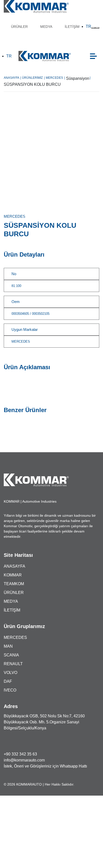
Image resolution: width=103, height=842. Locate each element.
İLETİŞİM (72, 27)
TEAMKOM (14, 584)
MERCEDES (55, 78)
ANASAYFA (14, 566)
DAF (8, 681)
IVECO (10, 690)
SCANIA (11, 655)
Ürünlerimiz (33, 78)
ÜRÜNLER (19, 27)
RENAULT (13, 664)
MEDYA (46, 27)
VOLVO (10, 672)
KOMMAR (13, 575)
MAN (8, 646)
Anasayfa (12, 78)
